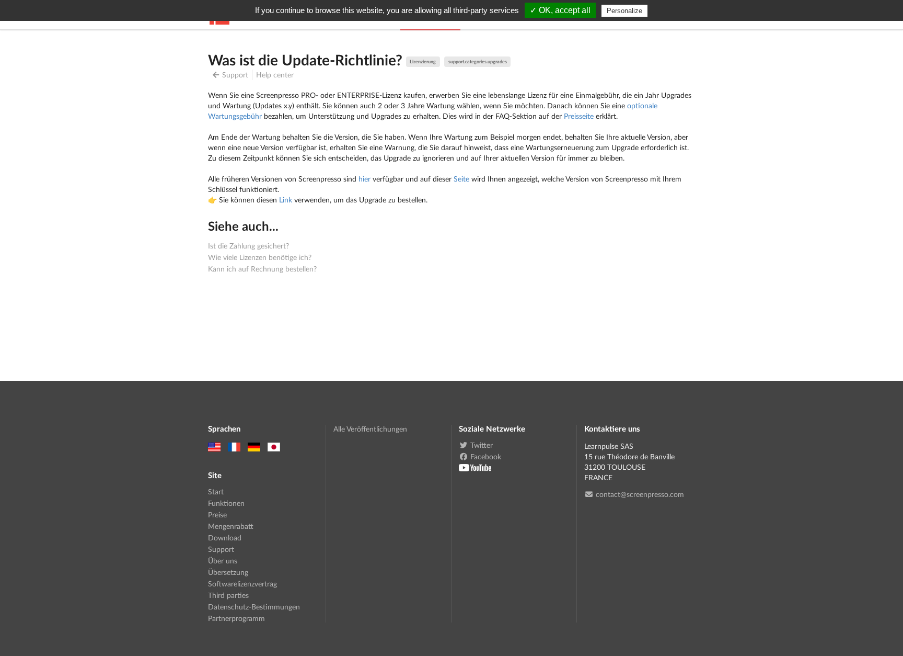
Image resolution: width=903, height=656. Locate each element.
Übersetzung (228, 572)
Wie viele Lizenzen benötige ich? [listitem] (259, 257)
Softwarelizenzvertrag (242, 583)
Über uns (222, 560)
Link (285, 199)
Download (224, 537)
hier (364, 178)
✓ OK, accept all (560, 10)
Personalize (624, 11)
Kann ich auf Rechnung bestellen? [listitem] (262, 268)
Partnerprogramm (236, 618)
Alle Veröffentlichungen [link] (370, 429)
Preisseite (579, 115)
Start (216, 492)
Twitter (481, 445)
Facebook (485, 456)
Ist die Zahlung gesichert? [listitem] (248, 246)
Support (235, 74)
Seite (461, 178)
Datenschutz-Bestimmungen (254, 606)
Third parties (228, 595)
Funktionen (226, 503)
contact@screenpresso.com (640, 494)
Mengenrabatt (230, 526)
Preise (217, 514)
